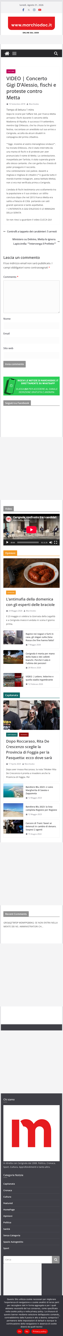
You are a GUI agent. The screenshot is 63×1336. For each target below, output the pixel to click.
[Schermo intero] (55, 542)
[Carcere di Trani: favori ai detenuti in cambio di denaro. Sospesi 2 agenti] (13, 829)
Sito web (8, 348)
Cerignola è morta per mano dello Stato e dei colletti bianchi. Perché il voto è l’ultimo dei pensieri (40, 658)
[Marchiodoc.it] (7, 53)
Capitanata (11, 735)
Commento (10, 277)
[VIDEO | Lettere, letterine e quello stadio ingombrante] (13, 680)
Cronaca (23, 735)
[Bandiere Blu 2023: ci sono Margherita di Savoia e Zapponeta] (13, 792)
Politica (7, 1222)
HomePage (9, 1209)
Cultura (11, 71)
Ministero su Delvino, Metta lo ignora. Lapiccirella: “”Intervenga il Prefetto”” (34, 241)
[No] (59, 1315)
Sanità (6, 1229)
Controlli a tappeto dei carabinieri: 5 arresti (32, 231)
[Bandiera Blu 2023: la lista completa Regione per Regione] (13, 810)
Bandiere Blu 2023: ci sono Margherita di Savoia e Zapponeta (39, 790)
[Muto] (50, 542)
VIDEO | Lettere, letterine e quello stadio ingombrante (40, 678)
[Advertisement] (31, 468)
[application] (31, 529)
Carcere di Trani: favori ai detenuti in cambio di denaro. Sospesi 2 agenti (41, 826)
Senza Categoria (11, 1235)
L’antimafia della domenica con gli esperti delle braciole (30, 601)
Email (6, 333)
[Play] (7, 542)
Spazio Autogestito (13, 1241)
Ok (19, 1331)
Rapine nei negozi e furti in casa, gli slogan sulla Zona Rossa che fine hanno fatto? (40, 637)
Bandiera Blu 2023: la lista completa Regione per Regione (41, 808)
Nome (7, 318)
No (27, 1331)
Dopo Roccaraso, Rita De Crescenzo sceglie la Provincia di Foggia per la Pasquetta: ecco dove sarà (29, 749)
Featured (8, 1203)
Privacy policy (39, 1331)
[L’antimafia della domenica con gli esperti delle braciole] (31, 573)
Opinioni (11, 592)
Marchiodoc (34, 104)
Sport (6, 1248)
